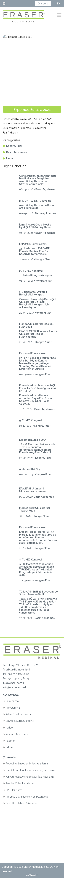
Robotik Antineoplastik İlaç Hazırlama (26, 763)
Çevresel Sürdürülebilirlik (19, 720)
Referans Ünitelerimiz (17, 734)
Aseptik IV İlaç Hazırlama (19, 783)
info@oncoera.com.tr (15, 687)
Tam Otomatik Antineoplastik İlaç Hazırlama (30, 770)
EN (58, 3)
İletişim (9, 747)
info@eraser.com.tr (13, 683)
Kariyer (9, 727)
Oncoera (43, 3)
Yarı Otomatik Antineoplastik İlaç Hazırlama (29, 776)
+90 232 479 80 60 (19, 674)
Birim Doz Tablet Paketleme (21, 803)
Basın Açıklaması (16, 152)
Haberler (10, 740)
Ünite (9, 158)
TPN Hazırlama (13, 790)
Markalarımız (12, 707)
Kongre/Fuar (14, 146)
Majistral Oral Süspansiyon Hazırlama (26, 796)
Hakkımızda (12, 701)
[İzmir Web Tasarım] (32, 875)
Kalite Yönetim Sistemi (18, 714)
